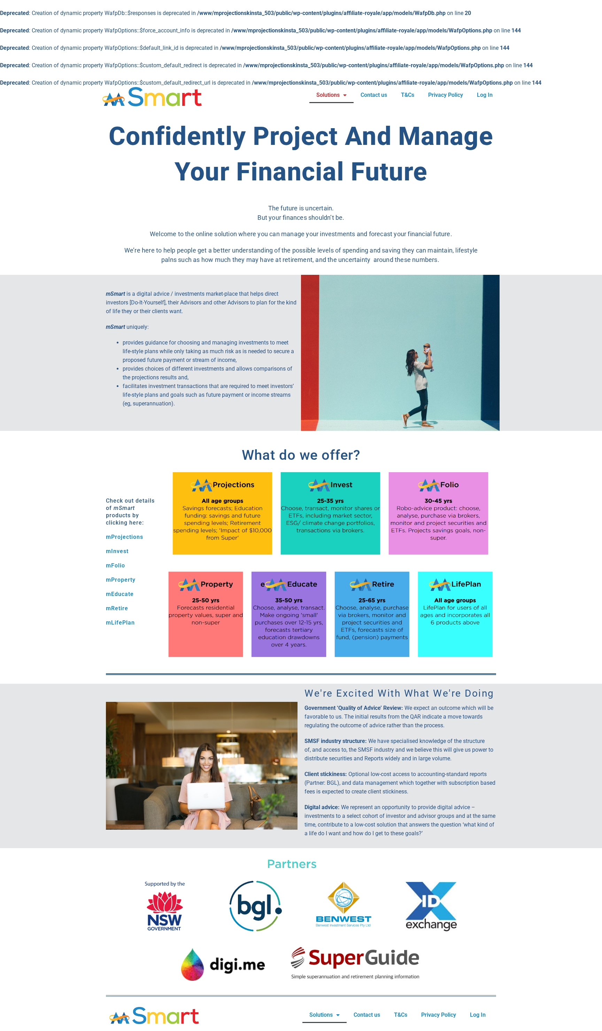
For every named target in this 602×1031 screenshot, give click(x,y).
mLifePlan (120, 622)
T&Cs (407, 95)
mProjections (124, 537)
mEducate (120, 594)
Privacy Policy (445, 95)
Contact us (374, 95)
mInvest (117, 551)
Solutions (328, 95)
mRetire (117, 608)
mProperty (121, 579)
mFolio (115, 565)
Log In (485, 95)
